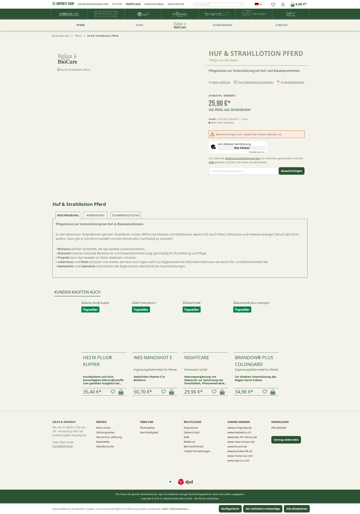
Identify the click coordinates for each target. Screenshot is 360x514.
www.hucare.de (237, 446)
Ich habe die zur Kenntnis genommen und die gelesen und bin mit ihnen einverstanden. (256, 160)
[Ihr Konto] (283, 4)
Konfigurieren (230, 508)
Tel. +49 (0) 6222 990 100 (67, 431)
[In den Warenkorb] (121, 391)
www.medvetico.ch (239, 432)
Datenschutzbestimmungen (242, 158)
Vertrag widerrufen (286, 439)
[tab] (68, 215)
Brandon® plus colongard (254, 360)
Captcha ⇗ (257, 152)
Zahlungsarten (105, 432)
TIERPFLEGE (133, 4)
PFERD (80, 25)
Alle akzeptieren (296, 508)
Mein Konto (103, 427)
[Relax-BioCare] (290, 14)
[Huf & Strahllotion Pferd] (125, 108)
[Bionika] (69, 14)
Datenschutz (192, 432)
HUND (139, 25)
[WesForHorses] (254, 14)
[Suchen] (242, 4)
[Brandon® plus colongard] (255, 326)
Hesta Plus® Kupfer (97, 360)
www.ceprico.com (238, 460)
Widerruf (189, 442)
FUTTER (117, 4)
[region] (125, 108)
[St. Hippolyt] (180, 14)
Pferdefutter (279, 427)
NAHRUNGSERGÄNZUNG (93, 4)
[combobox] (216, 4)
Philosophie (147, 427)
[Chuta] (106, 14)
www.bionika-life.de (239, 451)
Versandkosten (171, 494)
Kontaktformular (62, 446)
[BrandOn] (217, 14)
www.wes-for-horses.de (242, 437)
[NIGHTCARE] (205, 326)
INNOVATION (176, 4)
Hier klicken (242, 148)
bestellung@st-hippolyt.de (69, 435)
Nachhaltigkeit (149, 432)
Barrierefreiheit (193, 446)
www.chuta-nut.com (240, 456)
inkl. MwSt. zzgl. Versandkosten (230, 109)
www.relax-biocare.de (241, 442)
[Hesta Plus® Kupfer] (104, 326)
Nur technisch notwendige (263, 508)
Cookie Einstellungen (197, 451)
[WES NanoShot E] (154, 326)
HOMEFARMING (222, 25)
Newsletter (103, 442)
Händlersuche (105, 446)
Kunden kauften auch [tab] (77, 292)
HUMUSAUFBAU (154, 4)
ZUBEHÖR (281, 25)
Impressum (191, 427)
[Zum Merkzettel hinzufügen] (113, 392)
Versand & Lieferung (109, 437)
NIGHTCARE (196, 357)
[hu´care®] (143, 14)
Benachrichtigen (291, 171)
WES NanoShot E (153, 357)
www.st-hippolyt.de (239, 427)
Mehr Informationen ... (176, 509)
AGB (211, 162)
